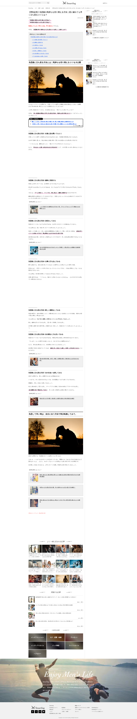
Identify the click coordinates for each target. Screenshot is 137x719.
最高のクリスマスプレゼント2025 (82, 707)
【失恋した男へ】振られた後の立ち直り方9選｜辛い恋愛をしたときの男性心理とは (54, 124)
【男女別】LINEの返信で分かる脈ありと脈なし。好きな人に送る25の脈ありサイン (100, 25)
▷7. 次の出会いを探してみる (40, 56)
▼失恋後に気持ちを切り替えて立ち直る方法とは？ (44, 37)
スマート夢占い (78, 709)
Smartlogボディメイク (96, 709)
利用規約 (63, 707)
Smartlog (30, 8)
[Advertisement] (41, 526)
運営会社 (51, 709)
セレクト (77, 711)
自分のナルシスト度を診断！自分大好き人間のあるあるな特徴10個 (100, 67)
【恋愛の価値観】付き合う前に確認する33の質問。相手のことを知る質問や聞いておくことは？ (100, 18)
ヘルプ (50, 711)
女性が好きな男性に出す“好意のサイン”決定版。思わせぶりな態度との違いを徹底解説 (100, 74)
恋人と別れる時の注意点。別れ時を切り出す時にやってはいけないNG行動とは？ (54, 621)
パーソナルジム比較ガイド (97, 711)
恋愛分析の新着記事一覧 (103, 87)
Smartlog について (53, 707)
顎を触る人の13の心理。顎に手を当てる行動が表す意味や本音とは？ (100, 32)
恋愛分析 (48, 8)
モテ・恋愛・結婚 (39, 8)
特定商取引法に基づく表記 (55, 713)
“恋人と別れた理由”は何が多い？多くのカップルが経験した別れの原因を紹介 (53, 613)
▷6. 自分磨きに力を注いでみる (40, 53)
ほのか (30, 17)
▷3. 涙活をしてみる (37, 45)
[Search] (48, 2)
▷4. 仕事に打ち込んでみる (39, 48)
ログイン (105, 3)
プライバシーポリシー (66, 709)
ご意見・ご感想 (65, 711)
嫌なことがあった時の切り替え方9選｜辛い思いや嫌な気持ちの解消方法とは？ (53, 121)
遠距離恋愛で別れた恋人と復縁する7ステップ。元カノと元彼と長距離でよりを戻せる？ (56, 597)
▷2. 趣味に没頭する (37, 42)
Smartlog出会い (95, 707)
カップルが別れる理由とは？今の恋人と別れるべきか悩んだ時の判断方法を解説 (54, 605)
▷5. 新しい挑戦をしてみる (39, 50)
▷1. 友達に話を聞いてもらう (40, 39)
